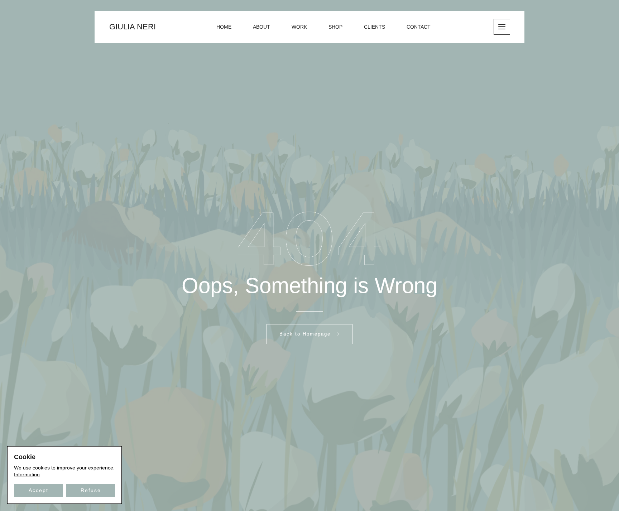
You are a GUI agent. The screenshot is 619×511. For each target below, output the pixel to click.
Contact (419, 27)
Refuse (91, 490)
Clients (374, 27)
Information (27, 474)
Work (299, 27)
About (261, 27)
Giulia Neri (132, 26)
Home (223, 27)
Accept (38, 490)
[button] (502, 27)
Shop (335, 27)
